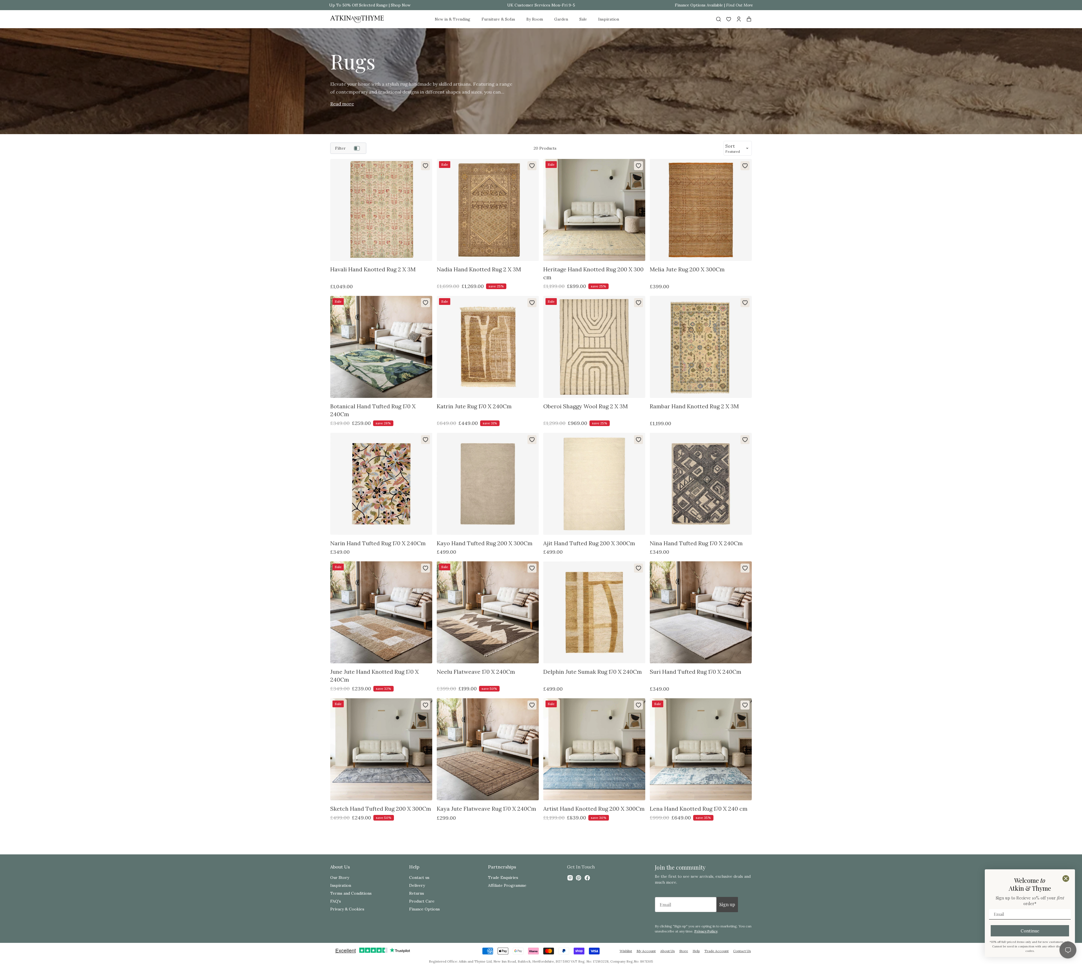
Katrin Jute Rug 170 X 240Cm (474, 406)
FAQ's (335, 901)
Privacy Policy (705, 931)
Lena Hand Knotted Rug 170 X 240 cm (699, 808)
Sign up (727, 904)
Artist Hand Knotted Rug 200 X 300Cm (594, 808)
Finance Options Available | (714, 5)
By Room (534, 19)
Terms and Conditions (351, 893)
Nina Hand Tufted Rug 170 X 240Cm (696, 543)
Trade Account (716, 951)
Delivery (417, 885)
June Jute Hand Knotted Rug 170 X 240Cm (374, 675)
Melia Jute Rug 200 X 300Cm (687, 269)
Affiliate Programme (507, 885)
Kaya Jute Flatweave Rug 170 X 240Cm (486, 808)
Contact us (419, 877)
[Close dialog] (1065, 878)
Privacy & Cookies (347, 909)
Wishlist (626, 951)
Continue (1030, 931)
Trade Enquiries (503, 877)
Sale (583, 19)
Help (696, 951)
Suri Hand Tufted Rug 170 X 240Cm (695, 671)
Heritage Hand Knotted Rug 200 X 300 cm (593, 273)
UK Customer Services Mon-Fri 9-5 (541, 5)
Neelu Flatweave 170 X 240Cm (476, 671)
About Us (667, 951)
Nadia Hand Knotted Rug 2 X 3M (479, 269)
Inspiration (608, 19)
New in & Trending (452, 19)
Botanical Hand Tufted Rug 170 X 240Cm (373, 410)
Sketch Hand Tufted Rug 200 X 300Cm (380, 808)
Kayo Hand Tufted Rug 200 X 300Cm (485, 543)
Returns (416, 893)
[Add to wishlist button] (425, 165)
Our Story (339, 877)
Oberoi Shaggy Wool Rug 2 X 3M (585, 406)
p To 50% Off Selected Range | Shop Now (371, 5)
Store (683, 951)
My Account (646, 951)
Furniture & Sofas (498, 19)
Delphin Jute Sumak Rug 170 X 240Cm (592, 671)
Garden (561, 19)
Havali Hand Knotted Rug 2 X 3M (373, 269)
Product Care (421, 901)
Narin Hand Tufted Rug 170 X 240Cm (378, 543)
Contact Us (742, 951)
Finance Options (424, 909)
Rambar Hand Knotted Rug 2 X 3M (694, 406)
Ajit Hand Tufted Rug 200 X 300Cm (589, 543)
